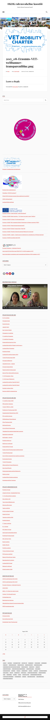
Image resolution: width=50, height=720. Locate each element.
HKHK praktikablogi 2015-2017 (9, 581)
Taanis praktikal (6, 508)
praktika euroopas (32, 672)
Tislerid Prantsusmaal (7, 452)
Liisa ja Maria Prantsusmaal (8, 428)
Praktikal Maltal (6, 351)
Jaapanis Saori (5, 327)
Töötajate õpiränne (8, 676)
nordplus (17, 672)
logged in (15, 86)
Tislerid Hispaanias (6, 462)
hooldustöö (6, 670)
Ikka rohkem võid (6, 499)
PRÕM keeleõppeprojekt (8, 606)
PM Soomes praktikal (7, 554)
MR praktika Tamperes (7, 403)
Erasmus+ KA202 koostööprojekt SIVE (11, 237)
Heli (8, 71)
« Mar (3, 653)
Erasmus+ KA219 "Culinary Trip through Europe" (13, 219)
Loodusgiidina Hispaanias (8, 348)
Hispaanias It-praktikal (7, 333)
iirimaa (13, 670)
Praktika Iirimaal (6, 489)
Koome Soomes (6, 324)
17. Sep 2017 (16, 71)
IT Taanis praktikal (6, 523)
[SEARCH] (46, 100)
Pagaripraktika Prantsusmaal (9, 369)
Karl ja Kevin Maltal (7, 330)
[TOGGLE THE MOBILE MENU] (3, 12)
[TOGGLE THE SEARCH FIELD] (47, 12)
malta (11, 672)
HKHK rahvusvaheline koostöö (25, 4)
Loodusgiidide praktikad (8, 202)
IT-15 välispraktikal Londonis (9, 495)
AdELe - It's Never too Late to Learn (10, 591)
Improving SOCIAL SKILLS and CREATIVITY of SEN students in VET (17, 251)
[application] (24, 296)
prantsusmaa (42, 672)
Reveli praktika (5, 541)
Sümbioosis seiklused (7, 443)
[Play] (4, 307)
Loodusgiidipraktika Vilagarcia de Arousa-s (12, 345)
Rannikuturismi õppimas (7, 600)
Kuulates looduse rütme (7, 388)
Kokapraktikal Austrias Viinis (9, 342)
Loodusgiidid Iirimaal (7, 563)
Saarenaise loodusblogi (7, 434)
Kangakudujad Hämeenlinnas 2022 (10, 413)
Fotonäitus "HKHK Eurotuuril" (9, 193)
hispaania (44, 663)
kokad (30, 670)
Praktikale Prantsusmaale (8, 535)
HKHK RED (5, 588)
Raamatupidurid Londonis (8, 560)
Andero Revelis (5, 544)
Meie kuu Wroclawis (7, 505)
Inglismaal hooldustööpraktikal (9, 532)
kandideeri (24, 670)
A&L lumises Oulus (6, 538)
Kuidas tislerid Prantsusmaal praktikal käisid (12, 449)
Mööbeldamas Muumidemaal (9, 419)
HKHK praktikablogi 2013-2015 (9, 578)
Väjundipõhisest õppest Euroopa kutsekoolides (13, 603)
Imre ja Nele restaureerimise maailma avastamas (13, 455)
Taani (19, 674)
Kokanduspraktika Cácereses (9, 480)
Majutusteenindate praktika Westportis (11, 471)
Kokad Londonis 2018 (7, 569)
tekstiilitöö (26, 674)
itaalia (18, 670)
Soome (15, 674)
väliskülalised (31, 676)
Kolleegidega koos (6, 597)
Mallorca (5, 672)
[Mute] (43, 307)
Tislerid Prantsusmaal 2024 (8, 357)
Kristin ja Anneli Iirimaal (7, 511)
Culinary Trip (16, 663)
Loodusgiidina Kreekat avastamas (10, 477)
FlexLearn (37, 663)
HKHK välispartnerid (7, 199)
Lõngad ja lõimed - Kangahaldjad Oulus (11, 492)
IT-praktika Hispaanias (7, 336)
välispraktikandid (8, 678)
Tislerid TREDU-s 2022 (7, 406)
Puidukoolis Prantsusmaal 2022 (9, 410)
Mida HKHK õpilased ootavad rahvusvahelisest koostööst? (15, 196)
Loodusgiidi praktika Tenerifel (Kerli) (10, 382)
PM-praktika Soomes (7, 416)
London (36, 670)
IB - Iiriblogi (5, 526)
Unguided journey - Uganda (8, 363)
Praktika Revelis (6, 520)
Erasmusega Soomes (7, 458)
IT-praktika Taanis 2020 (7, 400)
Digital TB (24, 663)
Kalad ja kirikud (6, 514)
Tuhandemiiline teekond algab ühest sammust (12, 431)
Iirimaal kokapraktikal (7, 366)
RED (4, 674)
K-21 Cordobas (5, 317)
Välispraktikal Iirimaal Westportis (10, 465)
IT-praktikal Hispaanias (7, 339)
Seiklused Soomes (6, 425)
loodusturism (43, 670)
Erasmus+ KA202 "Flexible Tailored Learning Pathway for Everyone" (17, 231)
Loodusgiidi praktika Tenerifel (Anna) (10, 385)
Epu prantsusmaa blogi (7, 618)
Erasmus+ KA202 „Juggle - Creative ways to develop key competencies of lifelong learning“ (23, 234)
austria (10, 663)
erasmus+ (31, 663)
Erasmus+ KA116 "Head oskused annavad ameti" (13, 225)
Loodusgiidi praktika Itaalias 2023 (10, 354)
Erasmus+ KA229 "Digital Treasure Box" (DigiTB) (13, 228)
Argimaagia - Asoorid (7, 437)
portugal (23, 672)
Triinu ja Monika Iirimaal (8, 551)
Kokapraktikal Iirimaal (7, 446)
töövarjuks (18, 676)
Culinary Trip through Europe (9, 594)
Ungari (24, 676)
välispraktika (40, 676)
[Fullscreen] (45, 307)
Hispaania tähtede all (7, 360)
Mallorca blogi (5, 474)
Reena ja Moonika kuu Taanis (8, 557)
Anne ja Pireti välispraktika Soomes (10, 372)
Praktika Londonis (6, 548)
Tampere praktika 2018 (7, 517)
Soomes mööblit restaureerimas (9, 391)
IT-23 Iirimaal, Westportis (8, 379)
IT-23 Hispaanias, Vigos (7, 376)
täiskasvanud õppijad (36, 674)
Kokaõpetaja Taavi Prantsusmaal (9, 622)
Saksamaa (9, 674)
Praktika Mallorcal (6, 440)
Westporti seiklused (7, 566)
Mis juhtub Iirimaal (6, 529)
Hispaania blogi (6, 320)
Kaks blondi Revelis (6, 468)
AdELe (4, 663)
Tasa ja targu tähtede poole (8, 502)
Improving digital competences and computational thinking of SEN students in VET (21, 254)
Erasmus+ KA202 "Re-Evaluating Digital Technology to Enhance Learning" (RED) (20, 222)
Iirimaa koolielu (6, 615)
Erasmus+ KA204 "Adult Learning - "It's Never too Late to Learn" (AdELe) (18, 216)
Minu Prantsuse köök (7, 422)
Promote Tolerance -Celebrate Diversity (11, 585)
